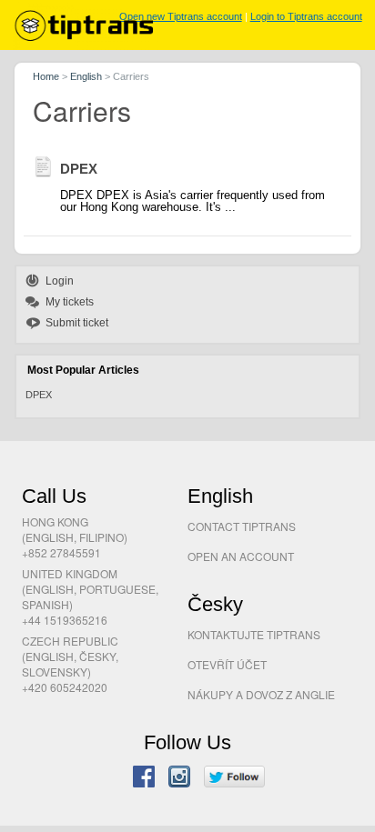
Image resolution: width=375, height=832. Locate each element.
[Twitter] (234, 778)
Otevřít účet (227, 664)
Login (60, 281)
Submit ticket (77, 322)
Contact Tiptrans (242, 526)
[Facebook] (144, 778)
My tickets (70, 302)
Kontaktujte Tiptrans (254, 634)
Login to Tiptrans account (306, 16)
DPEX (38, 394)
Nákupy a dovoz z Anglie (261, 694)
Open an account (241, 556)
